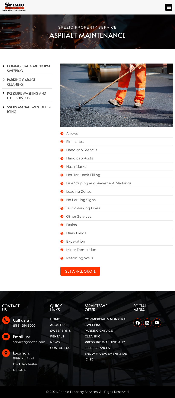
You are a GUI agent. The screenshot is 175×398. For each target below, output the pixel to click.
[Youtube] (157, 322)
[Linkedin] (147, 322)
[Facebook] (137, 322)
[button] (168, 7)
